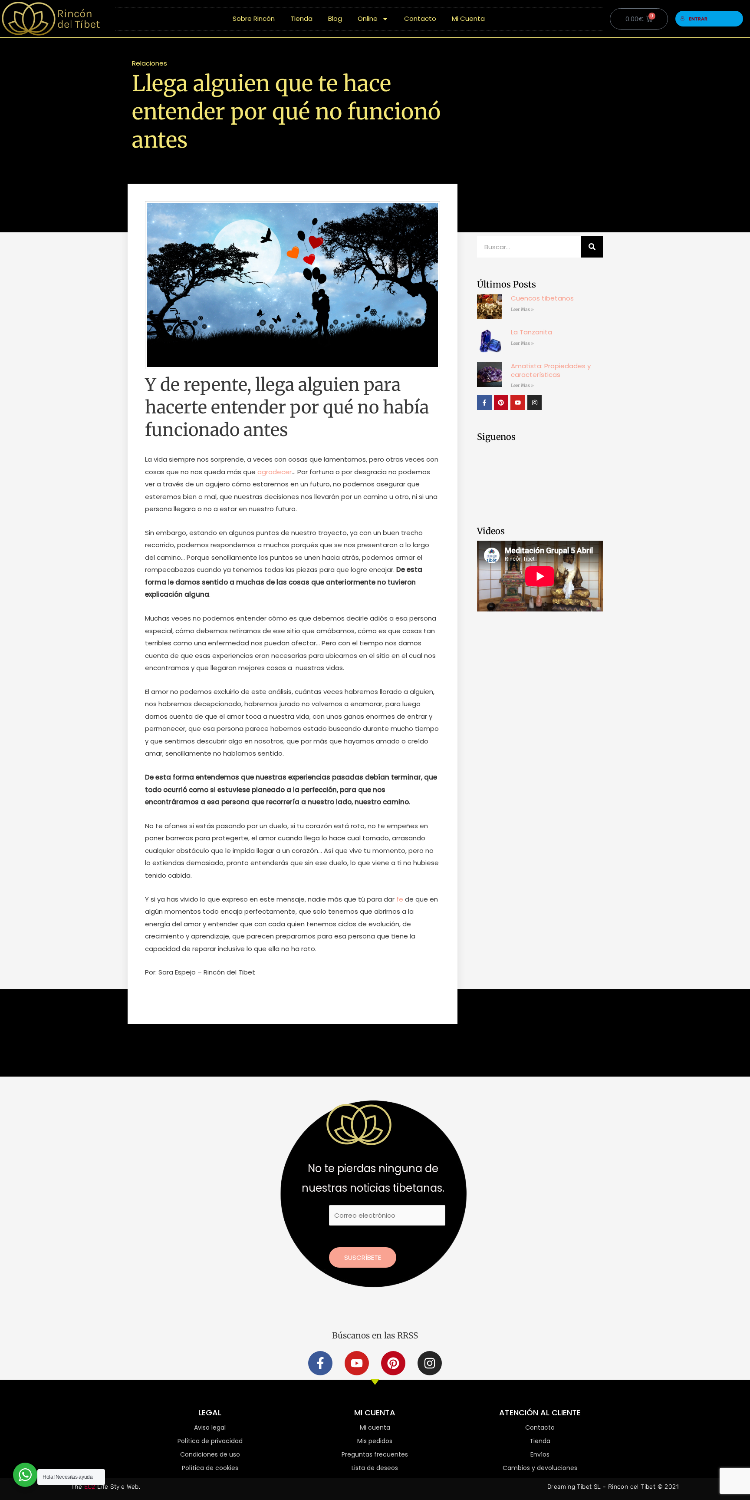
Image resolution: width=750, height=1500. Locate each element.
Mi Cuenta (468, 18)
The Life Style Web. (105, 1486)
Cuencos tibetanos (542, 298)
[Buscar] (592, 247)
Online (368, 18)
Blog (335, 18)
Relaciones (149, 63)
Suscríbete (362, 1257)
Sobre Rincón (254, 18)
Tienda (301, 18)
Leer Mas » (522, 309)
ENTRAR (698, 18)
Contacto (420, 18)
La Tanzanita (531, 332)
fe (399, 899)
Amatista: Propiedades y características (551, 370)
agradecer (274, 471)
